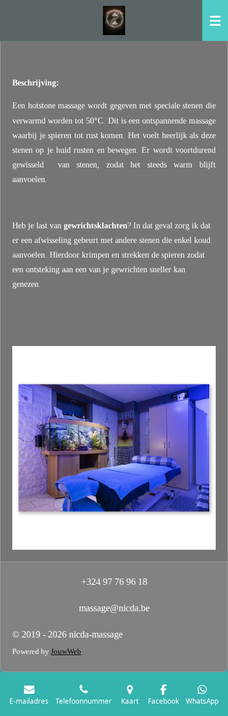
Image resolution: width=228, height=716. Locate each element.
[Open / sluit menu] (215, 20)
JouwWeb (66, 651)
